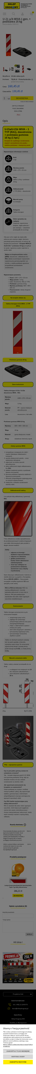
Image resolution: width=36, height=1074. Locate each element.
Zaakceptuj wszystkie (18, 1062)
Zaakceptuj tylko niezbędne (18, 1051)
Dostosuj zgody (18, 1056)
